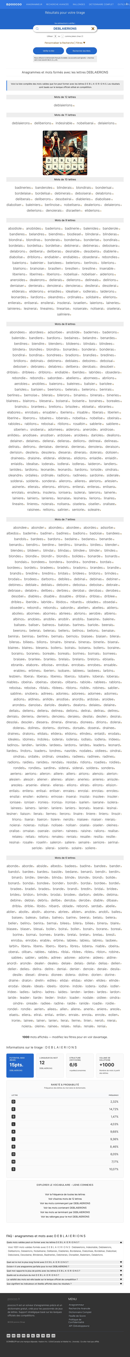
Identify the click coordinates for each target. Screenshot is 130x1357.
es (19, 1336)
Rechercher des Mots (81, 51)
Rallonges (79, 4)
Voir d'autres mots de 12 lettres (65, 1199)
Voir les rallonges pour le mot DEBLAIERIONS (65, 1216)
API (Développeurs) (79, 1326)
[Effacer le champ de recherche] (93, 28)
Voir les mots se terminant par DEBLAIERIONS (65, 1212)
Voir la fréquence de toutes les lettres (65, 1194)
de (13, 1336)
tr (43, 1336)
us (53, 1336)
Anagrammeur (34, 4)
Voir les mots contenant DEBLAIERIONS (65, 1207)
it (28, 1336)
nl (33, 1336)
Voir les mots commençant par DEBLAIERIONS (65, 1203)
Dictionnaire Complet (101, 4)
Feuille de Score (77, 1316)
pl (38, 1336)
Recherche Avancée (57, 4)
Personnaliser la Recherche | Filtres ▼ (65, 42)
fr (23, 1336)
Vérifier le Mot (48, 51)
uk (48, 1336)
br (8, 1336)
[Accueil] (14, 4)
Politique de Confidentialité (76, 1321)
